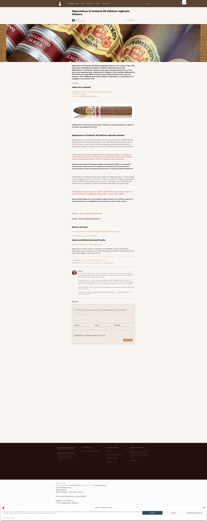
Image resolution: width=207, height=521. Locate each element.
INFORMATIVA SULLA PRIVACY (113, 454)
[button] (204, 507)
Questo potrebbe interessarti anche (86, 96)
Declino (173, 513)
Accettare (152, 513)
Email (96, 325)
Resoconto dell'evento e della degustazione (87, 244)
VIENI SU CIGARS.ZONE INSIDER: (66, 452)
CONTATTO (109, 462)
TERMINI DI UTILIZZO (111, 458)
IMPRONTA (109, 451)
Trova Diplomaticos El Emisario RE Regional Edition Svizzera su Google (96, 231)
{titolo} (4, 517)
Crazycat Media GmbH (86, 485)
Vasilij (77, 19)
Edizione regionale (96, 262)
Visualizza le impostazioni (194, 513)
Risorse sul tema (80, 94)
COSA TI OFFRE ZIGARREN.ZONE (90, 451)
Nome (77, 325)
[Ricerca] (148, 4)
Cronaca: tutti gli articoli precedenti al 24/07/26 (93, 260)
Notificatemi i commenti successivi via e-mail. (89, 335)
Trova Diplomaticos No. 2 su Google (84, 236)
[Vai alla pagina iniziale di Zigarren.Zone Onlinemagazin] (60, 3)
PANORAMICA (133, 460)
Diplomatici (80, 262)
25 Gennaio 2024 (80, 21)
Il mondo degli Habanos (107, 262)
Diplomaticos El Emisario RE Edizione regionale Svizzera (93, 92)
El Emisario (87, 262)
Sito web (117, 325)
